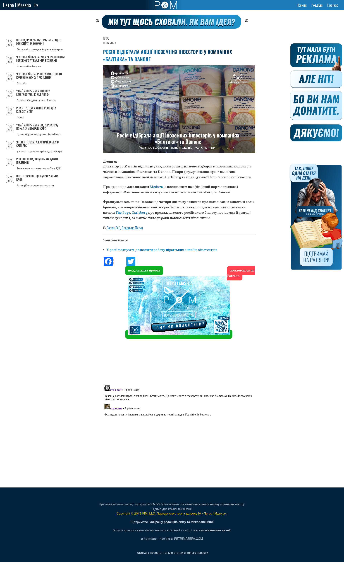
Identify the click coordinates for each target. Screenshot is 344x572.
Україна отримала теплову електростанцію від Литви (33, 93)
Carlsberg (140, 212)
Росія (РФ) (113, 227)
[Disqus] (179, 329)
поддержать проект (144, 270)
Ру (36, 5)
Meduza (157, 186)
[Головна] (166, 5)
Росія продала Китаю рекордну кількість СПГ (36, 110)
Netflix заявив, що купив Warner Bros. (37, 178)
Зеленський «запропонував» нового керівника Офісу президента (39, 76)
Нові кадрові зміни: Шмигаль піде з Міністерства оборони (38, 42)
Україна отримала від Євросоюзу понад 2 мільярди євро (37, 127)
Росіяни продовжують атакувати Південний (37, 161)
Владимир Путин (132, 227)
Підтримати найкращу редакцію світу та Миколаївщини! (172, 522)
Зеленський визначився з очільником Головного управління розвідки (40, 59)
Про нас (332, 5)
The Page (123, 212)
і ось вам (210, 530)
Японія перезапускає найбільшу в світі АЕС (37, 144)
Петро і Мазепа (17, 5)
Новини (302, 5)
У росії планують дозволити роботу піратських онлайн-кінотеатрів (162, 250)
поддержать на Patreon (241, 273)
